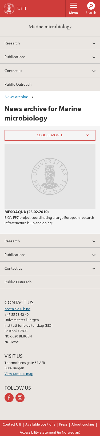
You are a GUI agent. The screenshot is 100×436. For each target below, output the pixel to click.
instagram (20, 397)
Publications (15, 56)
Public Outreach (18, 84)
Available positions (40, 424)
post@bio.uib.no (17, 308)
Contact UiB (12, 424)
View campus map (19, 373)
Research (12, 43)
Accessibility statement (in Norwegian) (50, 432)
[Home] (9, 8)
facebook (10, 397)
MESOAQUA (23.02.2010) (27, 211)
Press (63, 424)
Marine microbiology (50, 26)
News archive (16, 96)
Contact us (13, 70)
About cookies (82, 424)
